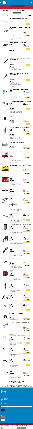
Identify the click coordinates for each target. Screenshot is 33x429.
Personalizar (11, 427)
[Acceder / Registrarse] (29, 2)
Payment (2, 397)
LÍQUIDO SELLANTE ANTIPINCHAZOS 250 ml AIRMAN (18, 283)
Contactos (2, 390)
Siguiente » (19, 382)
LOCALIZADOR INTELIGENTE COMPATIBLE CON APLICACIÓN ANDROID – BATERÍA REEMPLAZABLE (20, 102)
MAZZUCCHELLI (28, 6)
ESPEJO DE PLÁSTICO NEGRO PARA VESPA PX (17, 358)
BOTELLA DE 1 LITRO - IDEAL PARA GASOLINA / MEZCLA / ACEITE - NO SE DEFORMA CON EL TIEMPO (19, 128)
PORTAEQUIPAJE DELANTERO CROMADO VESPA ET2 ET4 (19, 322)
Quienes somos (3, 391)
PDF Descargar (3, 415)
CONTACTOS (18, 387)
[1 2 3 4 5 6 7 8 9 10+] (24, 24)
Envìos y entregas (4, 399)
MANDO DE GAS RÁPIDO (13, 213)
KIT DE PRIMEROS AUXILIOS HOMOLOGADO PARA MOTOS (19, 151)
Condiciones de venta (4, 398)
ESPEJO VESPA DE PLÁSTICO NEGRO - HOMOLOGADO (18, 347)
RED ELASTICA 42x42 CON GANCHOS (15, 294)
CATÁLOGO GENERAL (5, 6)
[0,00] (31, 2)
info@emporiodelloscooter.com (22, 385)
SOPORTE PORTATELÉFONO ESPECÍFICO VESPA (17, 236)
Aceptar (21, 427)
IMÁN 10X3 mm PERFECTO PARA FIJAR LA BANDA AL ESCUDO (20, 165)
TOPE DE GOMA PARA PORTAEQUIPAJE (16, 303)
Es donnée (3, 400)
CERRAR (32, 425)
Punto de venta (3, 392)
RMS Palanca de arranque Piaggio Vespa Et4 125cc (18, 18)
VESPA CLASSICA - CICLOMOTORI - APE (17, 6)
